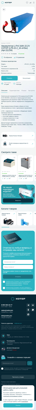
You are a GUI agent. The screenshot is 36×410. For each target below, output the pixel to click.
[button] (14, 158)
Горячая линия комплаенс (8, 381)
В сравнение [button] (20, 57)
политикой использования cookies (12, 396)
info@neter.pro (6, 316)
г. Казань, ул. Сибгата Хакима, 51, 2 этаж (18, 336)
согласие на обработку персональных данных (18, 282)
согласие (27, 287)
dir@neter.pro (18, 323)
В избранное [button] (8, 57)
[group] (8, 218)
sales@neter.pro (7, 310)
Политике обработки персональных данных (17, 284)
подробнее (25, 401)
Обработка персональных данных (10, 384)
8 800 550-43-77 (6, 305)
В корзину (9, 78)
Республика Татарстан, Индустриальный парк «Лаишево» (19, 343)
